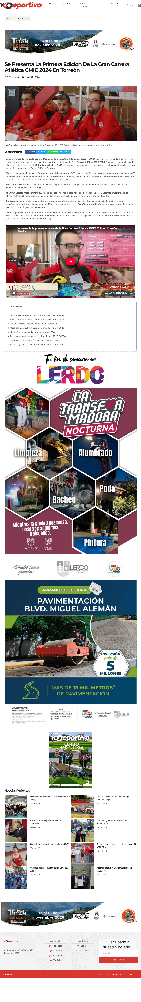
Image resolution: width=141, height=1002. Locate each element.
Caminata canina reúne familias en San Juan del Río (35, 340)
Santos (66, 3)
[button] (7, 42)
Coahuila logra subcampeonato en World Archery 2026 (37, 328)
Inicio (52, 3)
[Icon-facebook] (4, 960)
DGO (112, 3)
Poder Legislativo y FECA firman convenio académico (36, 344)
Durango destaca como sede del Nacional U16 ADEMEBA (38, 336)
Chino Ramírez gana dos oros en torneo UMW (32, 332)
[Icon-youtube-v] (17, 960)
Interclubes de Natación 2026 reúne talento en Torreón (37, 315)
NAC (93, 3)
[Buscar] (139, 5)
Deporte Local (23, 18)
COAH (84, 6)
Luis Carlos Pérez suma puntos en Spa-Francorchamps (37, 319)
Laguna (80, 3)
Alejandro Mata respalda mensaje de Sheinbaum (33, 323)
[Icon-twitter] (9, 960)
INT (102, 3)
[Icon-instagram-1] (13, 960)
